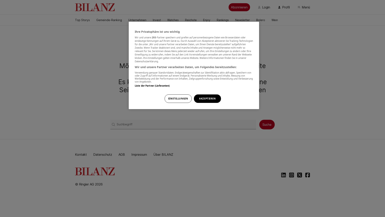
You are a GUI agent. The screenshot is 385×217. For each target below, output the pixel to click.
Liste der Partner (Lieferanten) (152, 85)
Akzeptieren (207, 98)
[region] (194, 65)
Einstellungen (178, 98)
